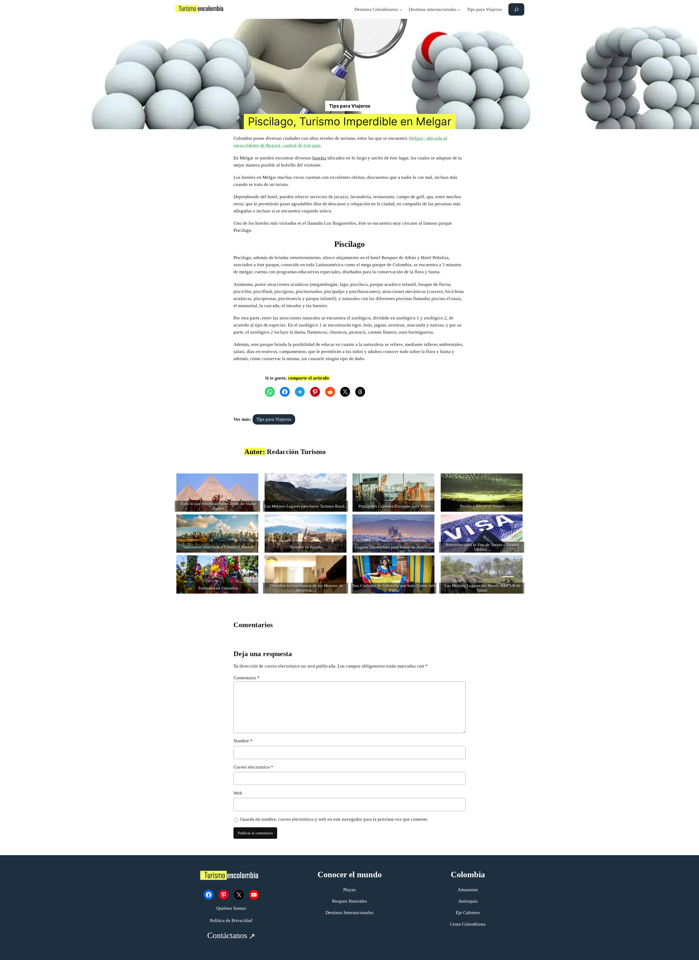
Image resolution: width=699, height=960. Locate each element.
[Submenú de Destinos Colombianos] (400, 9)
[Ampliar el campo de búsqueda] (516, 9)
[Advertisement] (349, 60)
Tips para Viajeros (349, 106)
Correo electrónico (253, 767)
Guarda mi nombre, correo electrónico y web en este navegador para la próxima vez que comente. (334, 819)
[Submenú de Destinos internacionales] (459, 9)
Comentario (246, 677)
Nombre (243, 740)
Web (237, 793)
